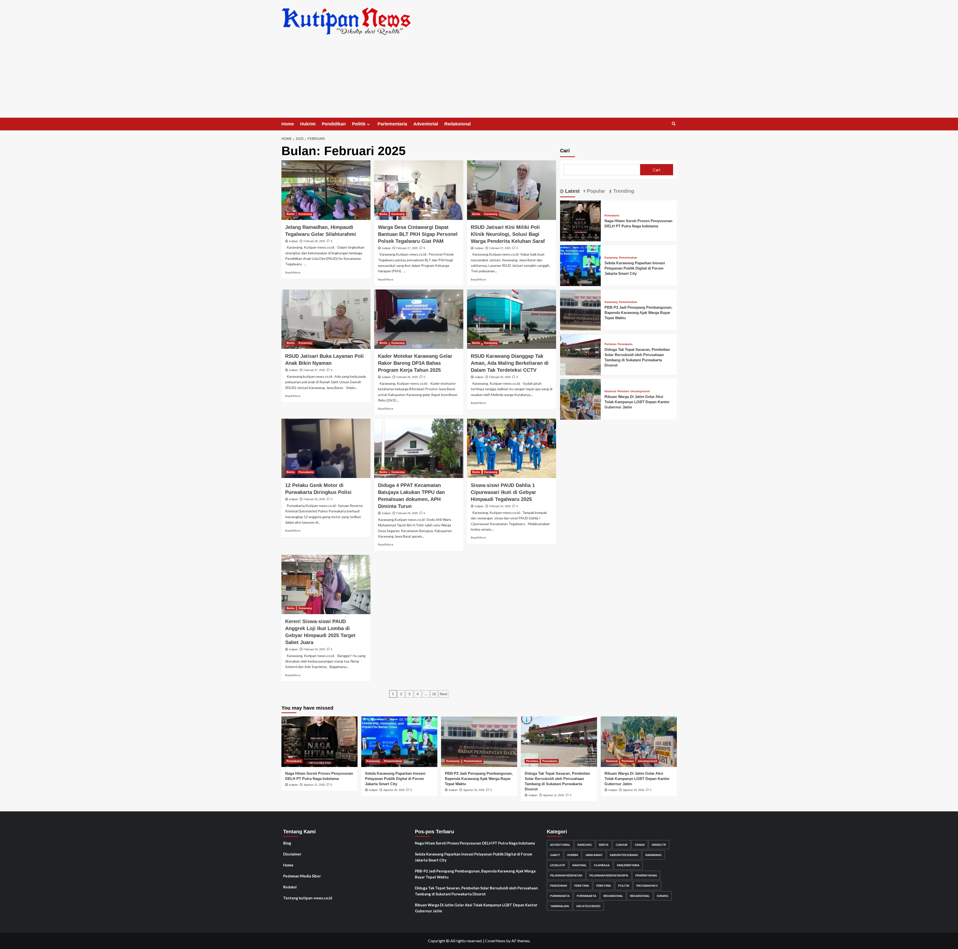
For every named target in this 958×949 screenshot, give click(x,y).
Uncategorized (640, 391)
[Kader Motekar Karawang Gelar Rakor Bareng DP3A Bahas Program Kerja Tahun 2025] (418, 319)
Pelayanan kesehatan (566, 875)
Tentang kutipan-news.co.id (307, 898)
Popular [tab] (595, 191)
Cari (565, 150)
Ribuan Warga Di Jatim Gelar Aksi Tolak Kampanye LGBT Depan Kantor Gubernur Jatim (637, 401)
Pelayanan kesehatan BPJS (609, 875)
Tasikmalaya (559, 906)
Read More (292, 272)
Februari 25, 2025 (500, 377)
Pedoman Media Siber (302, 876)
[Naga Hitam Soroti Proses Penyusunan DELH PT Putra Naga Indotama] (580, 220)
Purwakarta (306, 472)
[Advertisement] (479, 80)
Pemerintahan (628, 257)
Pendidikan (334, 123)
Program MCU (647, 885)
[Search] (674, 123)
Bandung (585, 844)
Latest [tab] (572, 191)
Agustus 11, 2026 (553, 795)
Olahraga (602, 865)
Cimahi (640, 844)
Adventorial (425, 123)
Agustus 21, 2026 (314, 784)
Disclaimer (292, 854)
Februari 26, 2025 (407, 377)
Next (443, 694)
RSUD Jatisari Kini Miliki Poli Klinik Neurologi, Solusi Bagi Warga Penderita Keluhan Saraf (508, 234)
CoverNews (495, 940)
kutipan (293, 241)
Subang (662, 895)
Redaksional (457, 123)
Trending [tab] (623, 191)
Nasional (610, 391)
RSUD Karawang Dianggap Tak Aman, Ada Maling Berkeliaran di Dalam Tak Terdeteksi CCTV (510, 363)
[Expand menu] (368, 124)
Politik (358, 123)
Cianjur (621, 844)
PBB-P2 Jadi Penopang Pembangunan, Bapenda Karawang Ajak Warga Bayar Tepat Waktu (638, 312)
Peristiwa (610, 344)
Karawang (305, 213)
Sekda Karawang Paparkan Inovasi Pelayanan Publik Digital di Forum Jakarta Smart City (634, 268)
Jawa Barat (594, 854)
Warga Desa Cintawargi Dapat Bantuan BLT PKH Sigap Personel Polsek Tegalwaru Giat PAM (418, 234)
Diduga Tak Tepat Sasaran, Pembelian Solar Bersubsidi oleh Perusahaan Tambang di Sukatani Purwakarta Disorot (476, 891)
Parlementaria (392, 123)
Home (287, 123)
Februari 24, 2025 (407, 513)
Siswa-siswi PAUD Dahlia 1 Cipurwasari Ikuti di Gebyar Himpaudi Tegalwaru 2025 (503, 492)
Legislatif (557, 865)
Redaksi (290, 887)
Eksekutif (659, 844)
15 (434, 694)
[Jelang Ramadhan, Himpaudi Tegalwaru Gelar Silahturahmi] (325, 190)
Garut (555, 854)
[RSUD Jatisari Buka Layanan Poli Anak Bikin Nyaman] (325, 319)
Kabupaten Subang (624, 854)
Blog (287, 843)
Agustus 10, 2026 (633, 789)
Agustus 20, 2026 (394, 789)
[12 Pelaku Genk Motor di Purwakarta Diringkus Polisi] (325, 448)
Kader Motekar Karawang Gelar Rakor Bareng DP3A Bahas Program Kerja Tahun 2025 (415, 363)
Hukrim (308, 123)
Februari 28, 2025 (314, 241)
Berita (290, 213)
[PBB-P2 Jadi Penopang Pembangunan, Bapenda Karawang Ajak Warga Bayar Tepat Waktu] (580, 309)
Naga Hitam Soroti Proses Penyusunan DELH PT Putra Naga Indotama (475, 843)
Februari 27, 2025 (407, 248)
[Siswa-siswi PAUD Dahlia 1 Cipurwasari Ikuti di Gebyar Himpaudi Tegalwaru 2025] (511, 448)
